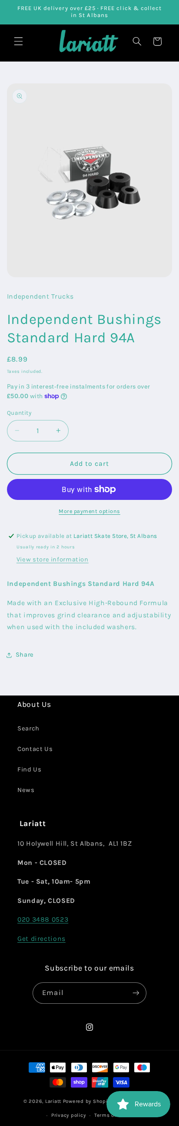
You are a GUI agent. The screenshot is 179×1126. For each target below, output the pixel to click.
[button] (18, 41)
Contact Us (35, 749)
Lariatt (53, 1101)
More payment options (89, 511)
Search (28, 728)
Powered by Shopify (87, 1101)
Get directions (41, 939)
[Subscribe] (136, 993)
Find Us (29, 769)
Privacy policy (68, 1115)
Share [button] (25, 654)
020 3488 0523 (42, 919)
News (26, 790)
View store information (53, 559)
